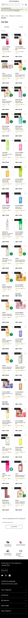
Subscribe (4, 570)
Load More (14, 526)
